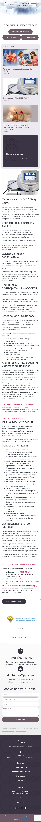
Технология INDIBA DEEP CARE (16, 98)
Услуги (20, 787)
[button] (2, 618)
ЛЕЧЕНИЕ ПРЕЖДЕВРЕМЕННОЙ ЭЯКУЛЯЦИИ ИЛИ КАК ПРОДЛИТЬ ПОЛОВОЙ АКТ (17, 127)
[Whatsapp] (15, 808)
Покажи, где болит (20, 767)
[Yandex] (25, 808)
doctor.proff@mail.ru (20, 579)
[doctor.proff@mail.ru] (20, 669)
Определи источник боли (20, 772)
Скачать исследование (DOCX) (13, 418)
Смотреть (6, 73)
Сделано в (17, 819)
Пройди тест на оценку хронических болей (20, 792)
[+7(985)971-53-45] (20, 651)
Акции (20, 780)
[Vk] (22, 808)
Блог (20, 798)
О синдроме (20, 776)
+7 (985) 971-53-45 (23, 572)
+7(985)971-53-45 (20, 658)
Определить (16, 154)
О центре (20, 763)
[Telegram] (19, 808)
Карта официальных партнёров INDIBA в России (19, 565)
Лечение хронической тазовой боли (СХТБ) (18, 70)
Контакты (20, 802)
